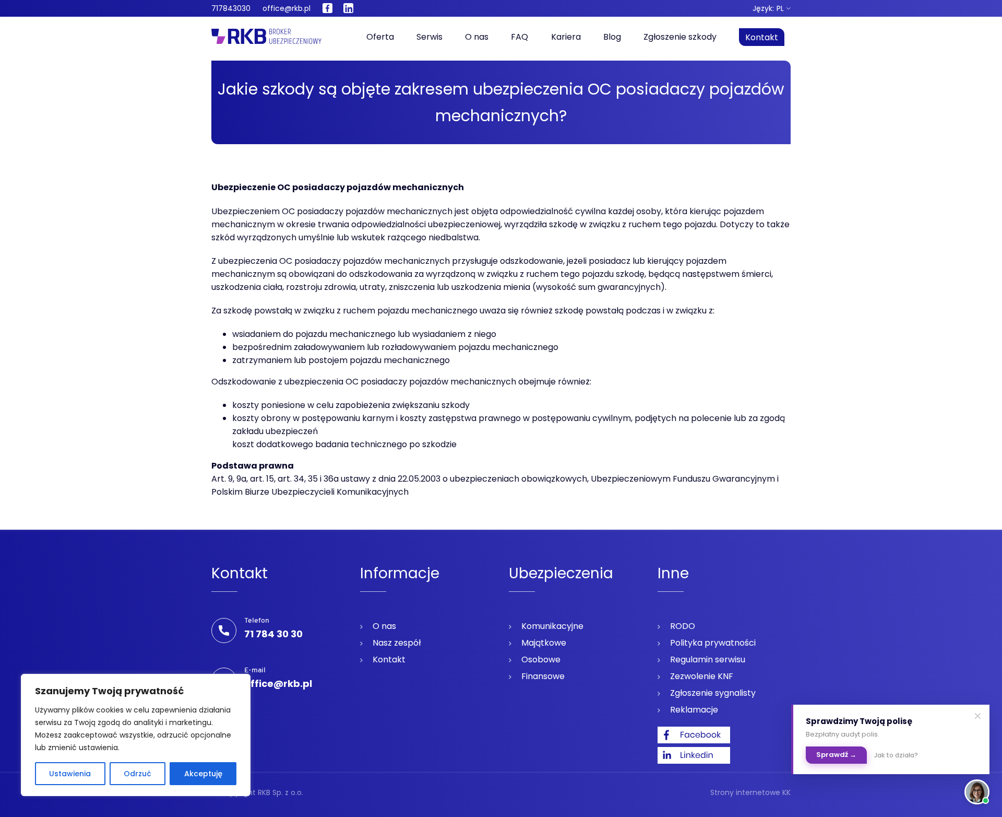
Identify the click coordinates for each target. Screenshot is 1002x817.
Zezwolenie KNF (701, 676)
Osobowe (540, 659)
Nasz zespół (397, 643)
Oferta (380, 37)
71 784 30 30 (273, 633)
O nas (476, 37)
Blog (612, 37)
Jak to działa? (896, 755)
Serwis (429, 37)
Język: (768, 8)
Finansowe (543, 676)
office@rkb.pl (287, 8)
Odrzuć (137, 773)
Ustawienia (70, 773)
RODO (682, 626)
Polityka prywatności (713, 643)
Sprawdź (836, 755)
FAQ (519, 37)
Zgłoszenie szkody (680, 37)
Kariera (566, 37)
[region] (135, 735)
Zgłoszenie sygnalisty (713, 693)
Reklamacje (694, 710)
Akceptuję (203, 773)
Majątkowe (543, 643)
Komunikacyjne (552, 626)
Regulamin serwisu (707, 659)
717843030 (230, 8)
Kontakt (761, 37)
